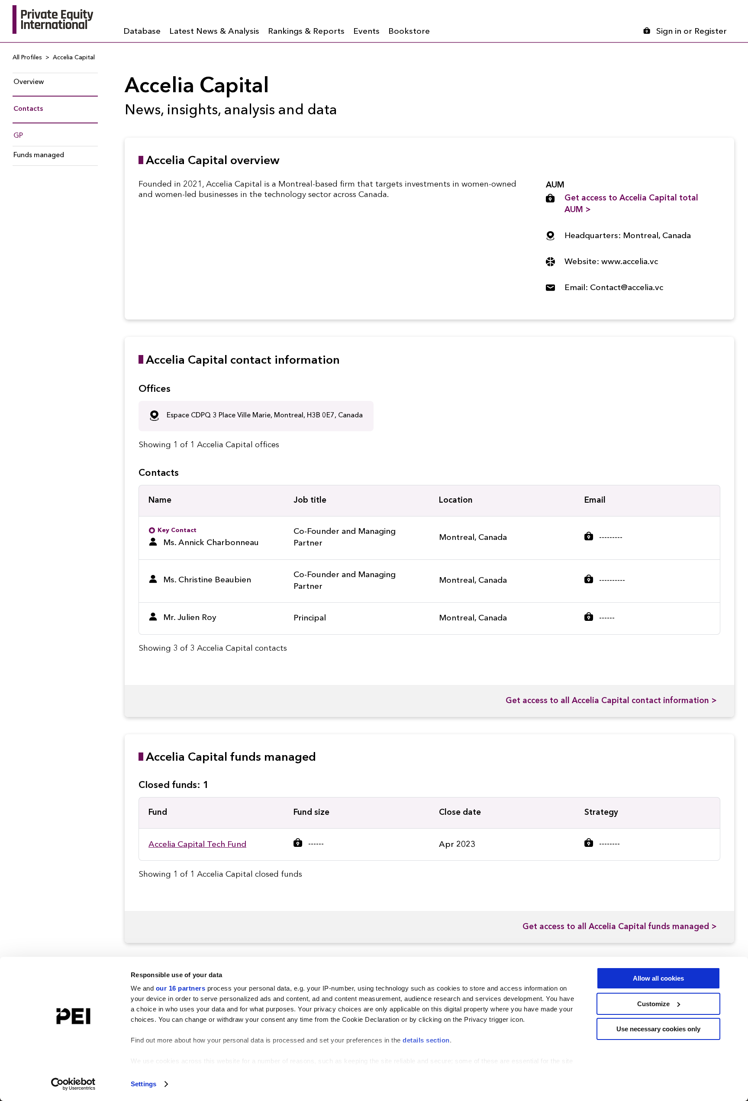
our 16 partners (181, 988)
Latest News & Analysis (214, 32)
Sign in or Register (691, 32)
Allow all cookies (658, 978)
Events (366, 32)
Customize (653, 1003)
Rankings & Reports (306, 32)
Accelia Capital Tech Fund (197, 845)
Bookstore (409, 32)
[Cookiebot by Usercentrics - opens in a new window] (73, 1084)
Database (142, 32)
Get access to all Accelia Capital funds (619, 927)
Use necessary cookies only (658, 1029)
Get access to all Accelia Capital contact (611, 701)
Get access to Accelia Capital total (631, 204)
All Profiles (27, 58)
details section (426, 1040)
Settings (143, 1084)
